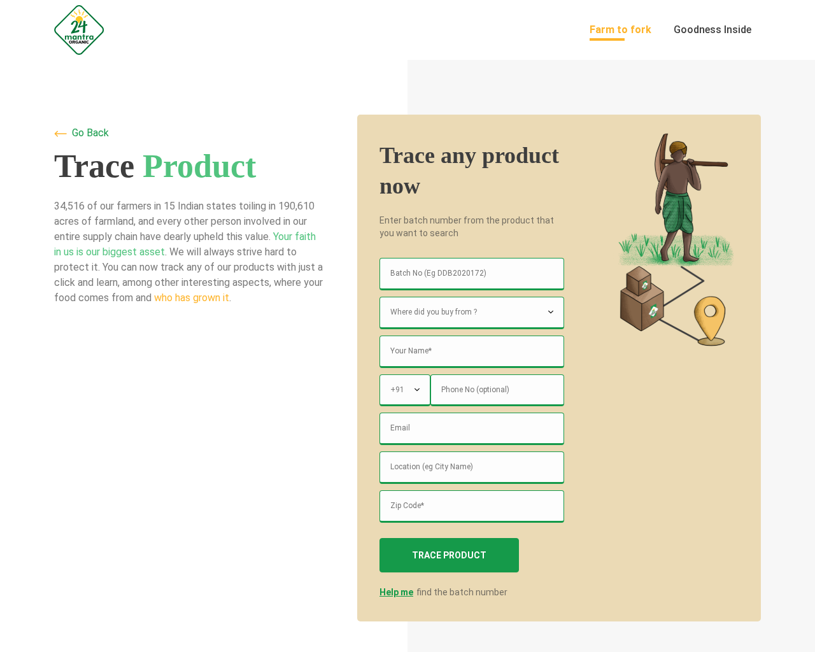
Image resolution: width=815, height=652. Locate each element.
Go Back (90, 133)
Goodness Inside (712, 30)
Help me (396, 592)
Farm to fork (620, 30)
